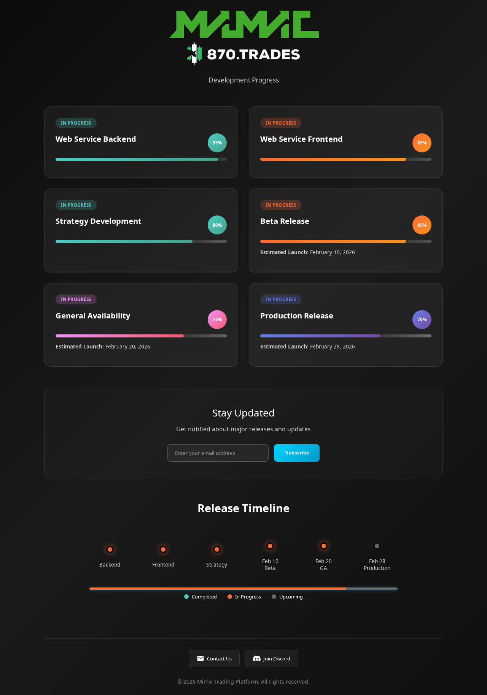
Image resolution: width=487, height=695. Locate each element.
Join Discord (276, 658)
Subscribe (297, 453)
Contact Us (219, 658)
